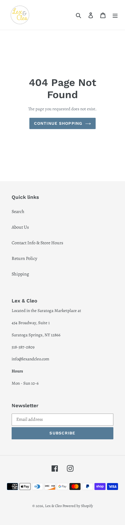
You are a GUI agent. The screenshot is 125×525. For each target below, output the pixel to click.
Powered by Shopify (78, 505)
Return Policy (24, 258)
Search (18, 211)
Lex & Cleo (53, 505)
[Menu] (115, 14)
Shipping (20, 274)
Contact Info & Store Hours (37, 243)
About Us (20, 227)
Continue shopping (58, 123)
